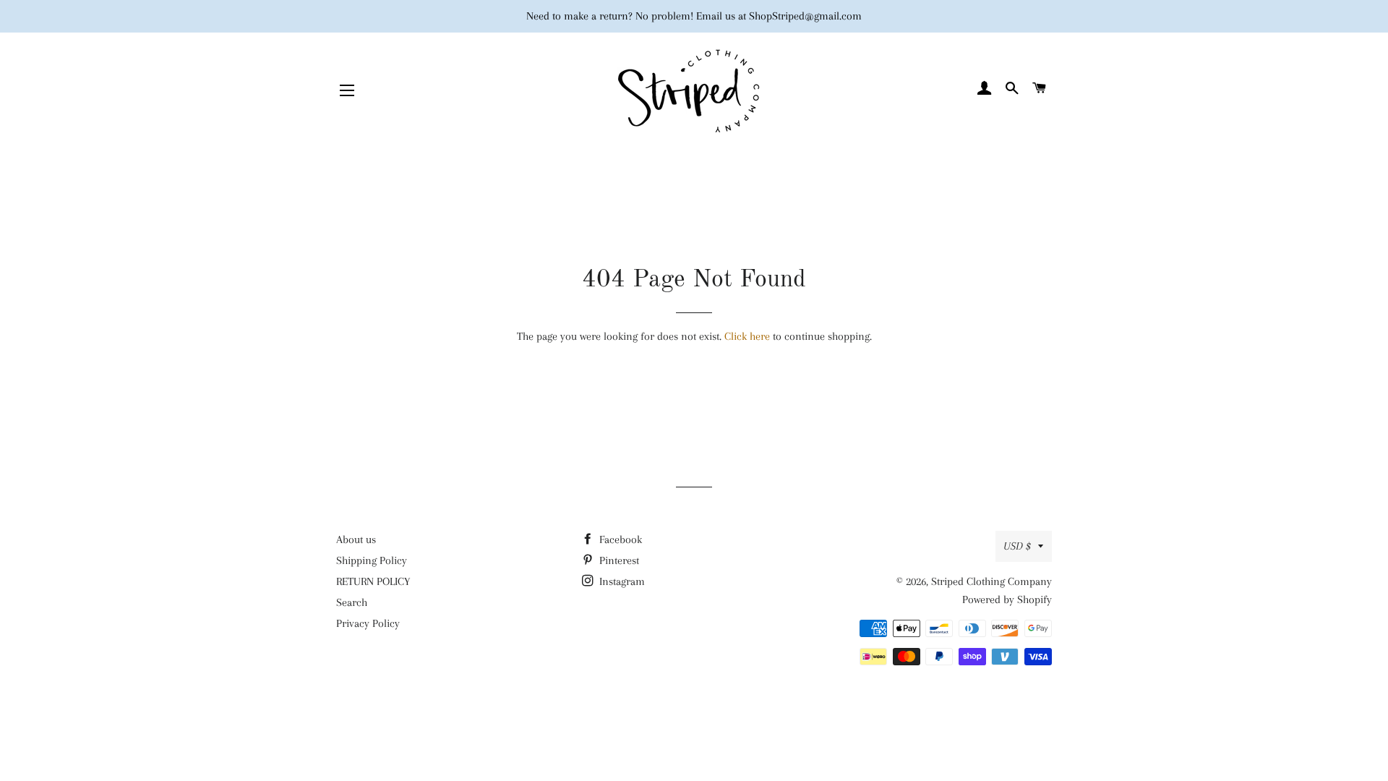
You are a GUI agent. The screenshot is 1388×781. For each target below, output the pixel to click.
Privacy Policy (368, 623)
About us (356, 539)
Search (351, 602)
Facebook (619, 539)
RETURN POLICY (373, 581)
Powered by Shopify (1007, 599)
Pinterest (617, 560)
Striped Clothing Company (991, 581)
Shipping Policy (371, 560)
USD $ (1017, 545)
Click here (747, 336)
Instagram (620, 581)
